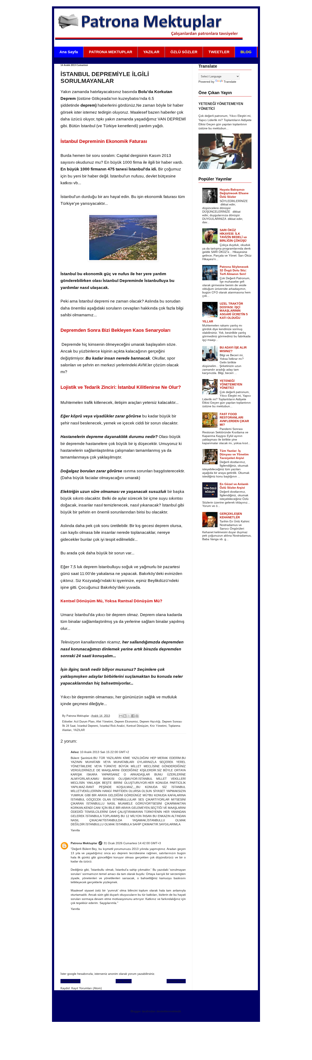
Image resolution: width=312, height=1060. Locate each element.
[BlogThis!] (125, 716)
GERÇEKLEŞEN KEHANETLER (231, 515)
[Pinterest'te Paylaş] (137, 716)
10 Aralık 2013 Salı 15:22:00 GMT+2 (104, 752)
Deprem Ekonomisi (126, 721)
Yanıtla (75, 830)
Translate (230, 81)
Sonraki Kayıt (70, 981)
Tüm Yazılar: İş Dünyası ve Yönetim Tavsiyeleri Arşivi (234, 454)
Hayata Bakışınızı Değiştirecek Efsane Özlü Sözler (234, 193)
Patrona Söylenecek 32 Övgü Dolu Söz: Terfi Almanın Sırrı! (234, 270)
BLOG (246, 52)
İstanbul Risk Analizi (112, 725)
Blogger (136, 1011)
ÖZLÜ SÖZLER (183, 52)
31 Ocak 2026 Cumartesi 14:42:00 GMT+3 (132, 843)
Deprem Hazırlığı (150, 721)
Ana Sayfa (68, 52)
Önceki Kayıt (176, 981)
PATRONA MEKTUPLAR (110, 52)
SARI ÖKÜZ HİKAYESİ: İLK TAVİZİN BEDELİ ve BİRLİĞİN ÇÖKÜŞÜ (233, 235)
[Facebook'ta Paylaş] (133, 716)
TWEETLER (218, 52)
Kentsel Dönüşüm (137, 725)
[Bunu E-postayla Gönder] (121, 716)
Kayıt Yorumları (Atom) (86, 988)
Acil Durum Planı (84, 721)
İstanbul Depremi (87, 725)
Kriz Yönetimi (158, 725)
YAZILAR (151, 52)
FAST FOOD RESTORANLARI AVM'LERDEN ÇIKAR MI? (234, 419)
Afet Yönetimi (104, 721)
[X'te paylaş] (129, 716)
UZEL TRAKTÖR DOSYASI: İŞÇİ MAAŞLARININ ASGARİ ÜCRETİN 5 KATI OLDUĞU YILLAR (225, 312)
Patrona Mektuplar (84, 843)
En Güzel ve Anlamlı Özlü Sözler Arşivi (234, 485)
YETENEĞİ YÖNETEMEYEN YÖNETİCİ (231, 384)
